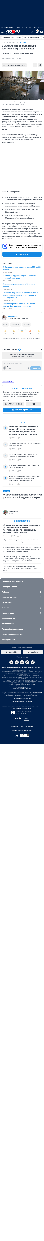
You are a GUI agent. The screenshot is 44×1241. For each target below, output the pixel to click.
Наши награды (8, 613)
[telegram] (11, 662)
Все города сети (8, 640)
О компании (7, 608)
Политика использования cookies (22, 701)
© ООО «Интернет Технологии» (22, 730)
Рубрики (5, 592)
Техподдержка (8, 624)
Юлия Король (13, 316)
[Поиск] (31, 32)
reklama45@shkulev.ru (36, 692)
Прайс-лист (7, 603)
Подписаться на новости (12, 581)
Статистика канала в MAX (13, 634)
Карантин (27, 324)
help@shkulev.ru (26, 688)
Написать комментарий (16, 65)
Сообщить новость (10, 587)
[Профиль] (41, 32)
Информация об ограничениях (22, 698)
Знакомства (26, 27)
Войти (9, 369)
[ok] (22, 662)
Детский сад (15, 324)
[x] (33, 662)
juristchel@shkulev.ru (22, 687)
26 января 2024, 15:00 (8, 58)
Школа (5, 324)
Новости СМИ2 (8, 382)
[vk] (17, 662)
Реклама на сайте (9, 597)
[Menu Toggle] (2, 32)
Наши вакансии (8, 618)
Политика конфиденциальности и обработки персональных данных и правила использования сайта (22, 707)
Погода (17, 27)
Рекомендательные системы (22, 704)
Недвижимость (7, 27)
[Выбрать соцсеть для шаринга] (40, 65)
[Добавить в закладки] (35, 65)
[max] (27, 662)
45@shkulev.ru (31, 684)
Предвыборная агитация (12, 629)
